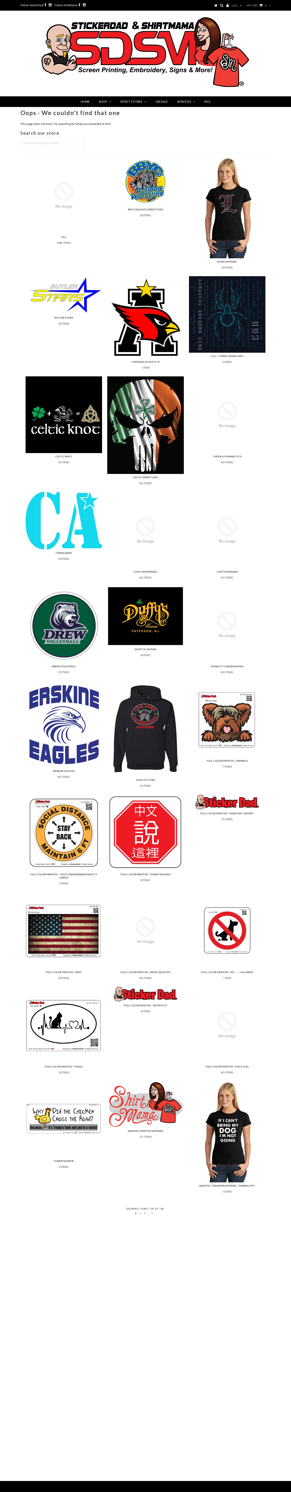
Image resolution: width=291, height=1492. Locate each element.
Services (184, 101)
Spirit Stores (131, 101)
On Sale (162, 101)
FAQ (207, 101)
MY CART (256, 5)
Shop (103, 101)
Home (85, 101)
